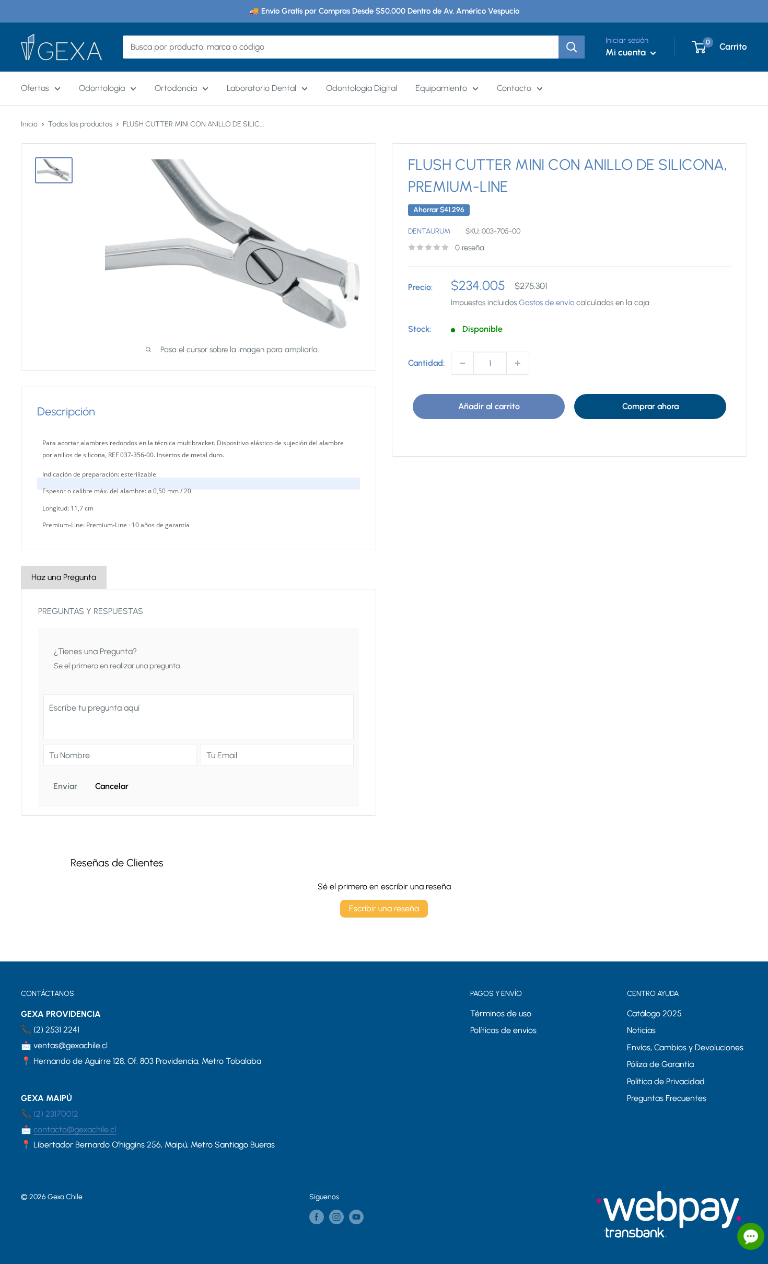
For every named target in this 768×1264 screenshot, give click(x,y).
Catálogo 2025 (654, 1013)
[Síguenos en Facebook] (316, 1217)
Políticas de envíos (503, 1030)
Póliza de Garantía (660, 1064)
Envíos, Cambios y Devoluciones (685, 1047)
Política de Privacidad (666, 1081)
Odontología (102, 88)
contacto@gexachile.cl (74, 1129)
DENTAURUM (429, 231)
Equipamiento (441, 88)
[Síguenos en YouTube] (356, 1217)
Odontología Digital (361, 88)
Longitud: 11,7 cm (68, 508)
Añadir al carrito (489, 406)
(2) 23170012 (55, 1114)
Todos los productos (80, 124)
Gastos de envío (546, 302)
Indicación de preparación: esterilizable (99, 474)
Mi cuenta (627, 52)
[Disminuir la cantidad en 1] (462, 363)
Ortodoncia (176, 88)
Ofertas (35, 88)
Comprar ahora (650, 406)
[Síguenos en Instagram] (336, 1217)
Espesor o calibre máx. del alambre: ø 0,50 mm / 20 (116, 490)
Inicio (29, 124)
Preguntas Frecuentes (666, 1098)
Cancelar (112, 786)
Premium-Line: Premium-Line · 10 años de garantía (116, 524)
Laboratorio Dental (261, 88)
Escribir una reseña (384, 908)
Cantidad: (426, 363)
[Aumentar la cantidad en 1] (518, 363)
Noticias (641, 1030)
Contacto (514, 88)
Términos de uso (500, 1013)
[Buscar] (571, 47)
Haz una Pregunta (63, 577)
